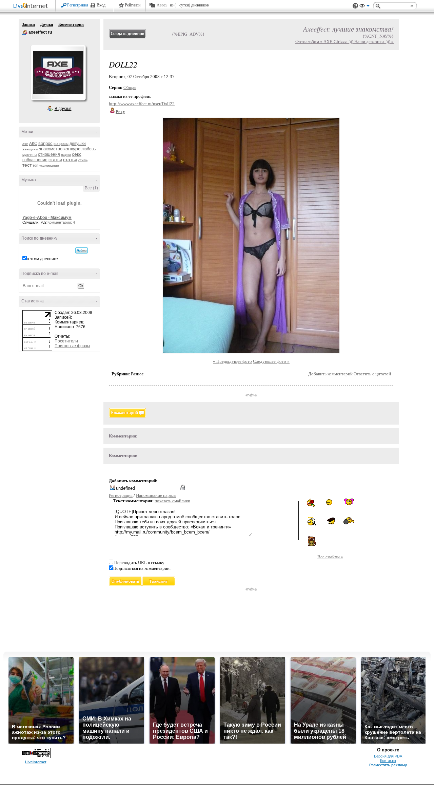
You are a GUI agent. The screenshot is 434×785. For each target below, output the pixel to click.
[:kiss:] (349, 501)
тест (27, 165)
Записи (28, 24)
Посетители (66, 341)
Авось (162, 5)
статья (70, 159)
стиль (82, 160)
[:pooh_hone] (311, 541)
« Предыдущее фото (232, 361)
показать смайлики (172, 500)
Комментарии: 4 (61, 222)
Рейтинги (132, 5)
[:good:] (330, 502)
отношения (49, 154)
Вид (364, 7)
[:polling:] (349, 521)
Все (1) (91, 188)
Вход (101, 5)
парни (66, 154)
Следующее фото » (271, 361)
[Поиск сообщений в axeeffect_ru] (81, 250)
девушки (78, 143)
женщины (30, 149)
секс (76, 154)
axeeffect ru (24, 32)
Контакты (388, 761)
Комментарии (71, 24)
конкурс (71, 148)
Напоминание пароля (156, 495)
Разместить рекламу (388, 765)
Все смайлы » (330, 556)
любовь (88, 149)
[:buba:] (330, 521)
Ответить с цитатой (372, 373)
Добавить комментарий (330, 373)
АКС (33, 143)
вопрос (45, 143)
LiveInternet (32, 6)
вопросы (61, 144)
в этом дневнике (42, 259)
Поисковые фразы (72, 345)
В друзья (63, 108)
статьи (55, 159)
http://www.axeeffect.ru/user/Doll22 (142, 103)
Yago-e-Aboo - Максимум (47, 217)
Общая (129, 87)
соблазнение (34, 159)
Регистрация (77, 5)
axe (25, 144)
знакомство (50, 148)
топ (35, 165)
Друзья (46, 24)
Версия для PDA (388, 756)
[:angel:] (311, 521)
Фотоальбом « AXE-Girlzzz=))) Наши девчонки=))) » (344, 41)
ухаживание (49, 165)
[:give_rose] (312, 502)
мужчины (29, 154)
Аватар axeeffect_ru (58, 72)
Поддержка (355, 6)
